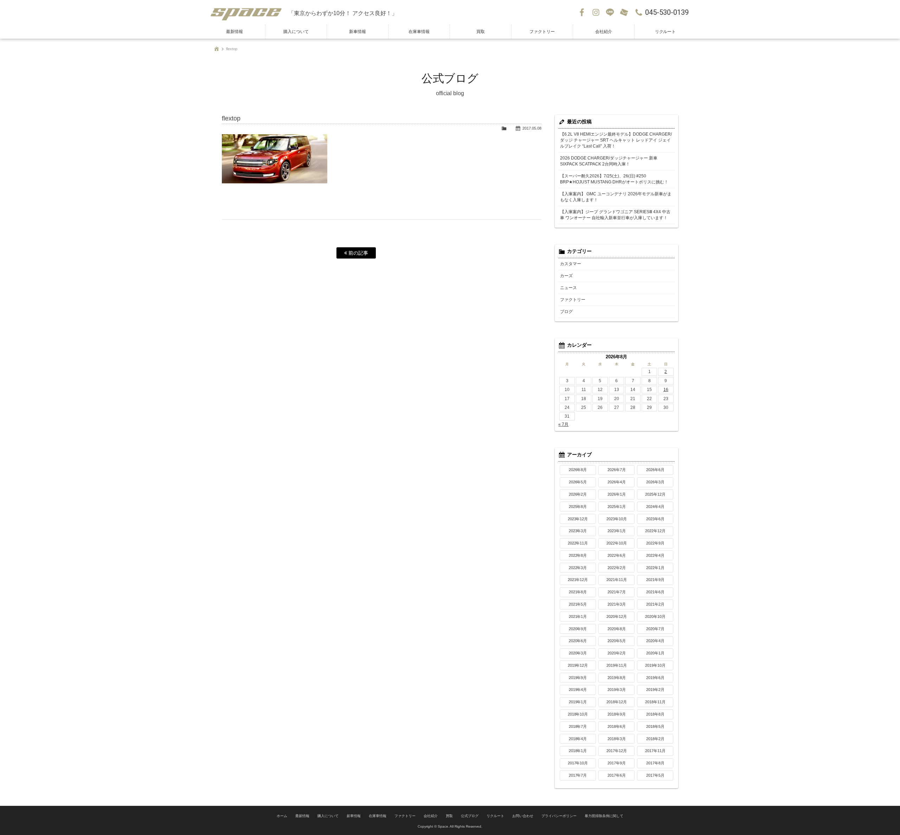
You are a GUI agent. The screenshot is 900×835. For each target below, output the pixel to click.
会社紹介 (603, 31)
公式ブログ (469, 816)
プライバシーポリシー (559, 816)
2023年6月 (655, 519)
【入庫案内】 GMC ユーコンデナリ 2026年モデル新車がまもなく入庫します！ (615, 196)
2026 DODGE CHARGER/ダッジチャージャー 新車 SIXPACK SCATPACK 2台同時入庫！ (608, 161)
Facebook (582, 12)
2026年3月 (655, 482)
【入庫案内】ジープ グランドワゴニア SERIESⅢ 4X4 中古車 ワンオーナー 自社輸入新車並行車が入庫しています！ (615, 214)
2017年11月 (655, 751)
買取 (480, 31)
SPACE (246, 12)
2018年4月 (578, 739)
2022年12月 (655, 531)
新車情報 (357, 31)
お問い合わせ (624, 12)
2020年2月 (617, 653)
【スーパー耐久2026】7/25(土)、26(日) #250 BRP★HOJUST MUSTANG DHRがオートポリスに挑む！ (614, 179)
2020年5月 (617, 641)
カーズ (566, 275)
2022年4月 (655, 555)
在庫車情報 (419, 31)
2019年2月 (655, 689)
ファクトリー (542, 31)
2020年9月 (578, 629)
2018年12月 (616, 702)
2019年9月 (578, 678)
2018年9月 (617, 714)
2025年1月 (617, 506)
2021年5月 (578, 604)
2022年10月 (616, 543)
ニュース (568, 287)
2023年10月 (616, 519)
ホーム (282, 816)
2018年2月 (655, 739)
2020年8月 (617, 629)
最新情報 (234, 31)
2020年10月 (655, 616)
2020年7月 (655, 629)
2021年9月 (655, 580)
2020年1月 (655, 653)
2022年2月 (617, 568)
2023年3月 (578, 531)
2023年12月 (578, 519)
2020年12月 (616, 616)
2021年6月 (655, 592)
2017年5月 (655, 775)
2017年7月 (578, 775)
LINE (610, 12)
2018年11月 (655, 702)
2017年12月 (616, 751)
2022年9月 (655, 543)
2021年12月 (578, 580)
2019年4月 (578, 689)
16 (665, 389)
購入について (296, 31)
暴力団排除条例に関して (604, 816)
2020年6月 (578, 641)
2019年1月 (578, 702)
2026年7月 (617, 470)
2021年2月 (655, 604)
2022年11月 (578, 543)
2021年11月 (616, 580)
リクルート (665, 31)
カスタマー (570, 263)
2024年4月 (655, 506)
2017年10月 (578, 763)
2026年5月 (578, 482)
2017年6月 (617, 775)
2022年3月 (578, 568)
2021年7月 (617, 592)
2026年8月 (578, 470)
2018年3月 (617, 739)
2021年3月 (617, 604)
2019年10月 (655, 665)
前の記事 (357, 253)
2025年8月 (578, 506)
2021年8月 (578, 592)
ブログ (566, 311)
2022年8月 (578, 555)
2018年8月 (655, 714)
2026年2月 (578, 494)
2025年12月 (655, 494)
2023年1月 (617, 531)
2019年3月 (617, 689)
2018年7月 (578, 726)
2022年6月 (617, 555)
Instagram (596, 12)
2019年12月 (578, 665)
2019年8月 (617, 678)
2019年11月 (616, 665)
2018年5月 (655, 726)
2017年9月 (617, 763)
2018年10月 (578, 714)
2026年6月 (655, 470)
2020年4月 (655, 641)
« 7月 (563, 424)
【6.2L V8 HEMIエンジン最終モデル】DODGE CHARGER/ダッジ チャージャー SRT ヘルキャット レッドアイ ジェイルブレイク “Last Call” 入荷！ (616, 140)
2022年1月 (655, 568)
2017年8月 (655, 763)
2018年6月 (617, 726)
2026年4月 (617, 482)
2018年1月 (578, 751)
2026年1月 (617, 494)
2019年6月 (655, 678)
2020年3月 (578, 653)
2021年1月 (578, 616)
